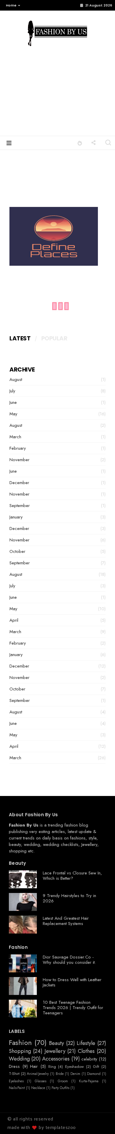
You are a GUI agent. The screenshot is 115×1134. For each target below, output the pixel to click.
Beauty (56, 1043)
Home (11, 5)
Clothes (86, 1051)
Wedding (19, 1059)
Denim (75, 1074)
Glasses (40, 1081)
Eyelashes (16, 1081)
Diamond (94, 1074)
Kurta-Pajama (88, 1081)
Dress (14, 1066)
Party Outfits (60, 1088)
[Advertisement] (57, 96)
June (13, 402)
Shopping (20, 1051)
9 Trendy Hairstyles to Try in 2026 (69, 898)
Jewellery (89, 844)
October (17, 551)
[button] (11, 5)
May (13, 414)
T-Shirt (14, 1073)
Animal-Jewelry (38, 1074)
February (17, 448)
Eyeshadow (74, 1066)
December (19, 482)
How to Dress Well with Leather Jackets (72, 982)
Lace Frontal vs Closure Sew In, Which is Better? (72, 876)
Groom (63, 1081)
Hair (34, 1066)
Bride (60, 1074)
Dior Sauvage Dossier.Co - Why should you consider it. (69, 960)
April (13, 620)
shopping (18, 851)
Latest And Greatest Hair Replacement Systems (66, 921)
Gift (96, 1066)
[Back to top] (100, 1120)
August (15, 379)
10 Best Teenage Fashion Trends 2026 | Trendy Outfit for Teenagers (73, 1007)
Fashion (20, 1042)
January (16, 517)
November (19, 459)
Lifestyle (86, 1043)
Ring (52, 1066)
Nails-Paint (17, 1088)
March (15, 436)
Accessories (56, 1059)
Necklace (38, 1088)
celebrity (89, 1059)
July (12, 391)
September (19, 505)
